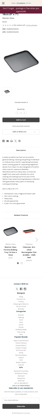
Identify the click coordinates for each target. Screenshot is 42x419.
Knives (21, 327)
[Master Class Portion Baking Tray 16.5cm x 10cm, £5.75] (10, 231)
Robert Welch (21, 362)
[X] (15, 141)
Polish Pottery (21, 343)
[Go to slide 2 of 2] (22, 263)
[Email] (7, 141)
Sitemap (21, 309)
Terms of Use (21, 306)
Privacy (21, 302)
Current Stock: (21, 102)
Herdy (21, 353)
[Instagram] (25, 289)
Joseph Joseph (21, 348)
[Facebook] (3, 141)
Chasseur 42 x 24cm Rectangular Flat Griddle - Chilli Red (29, 252)
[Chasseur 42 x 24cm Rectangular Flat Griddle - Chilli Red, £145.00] (29, 231)
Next (36, 239)
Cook (21, 320)
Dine (21, 322)
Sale (21, 334)
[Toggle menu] (3, 3)
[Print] (11, 141)
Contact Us (21, 299)
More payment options (21, 126)
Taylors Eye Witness (21, 341)
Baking (21, 317)
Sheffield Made (21, 330)
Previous (3, 239)
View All (21, 365)
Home (21, 325)
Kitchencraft (21, 350)
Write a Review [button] (31, 25)
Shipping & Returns (21, 304)
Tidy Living (21, 332)
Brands (21, 315)
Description (21, 150)
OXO (21, 360)
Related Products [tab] (21, 215)
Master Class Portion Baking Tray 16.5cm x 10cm (10, 251)
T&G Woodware (21, 355)
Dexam (21, 358)
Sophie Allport (21, 345)
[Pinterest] (19, 141)
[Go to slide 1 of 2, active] (18, 263)
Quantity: (21, 109)
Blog (21, 297)
